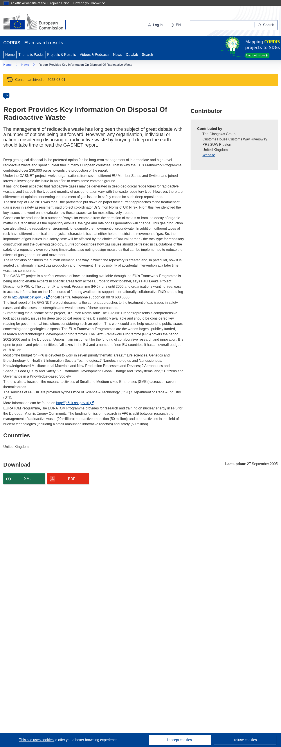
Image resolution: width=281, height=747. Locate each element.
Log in (158, 25)
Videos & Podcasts (94, 54)
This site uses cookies (36, 740)
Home (10, 54)
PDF (71, 479)
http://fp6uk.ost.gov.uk (30, 297)
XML (27, 479)
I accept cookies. (180, 740)
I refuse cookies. (245, 740)
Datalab (132, 54)
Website (208, 155)
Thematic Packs (30, 54)
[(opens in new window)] (38, 22)
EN (6, 95)
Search (147, 54)
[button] (175, 25)
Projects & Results (61, 54)
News (117, 54)
